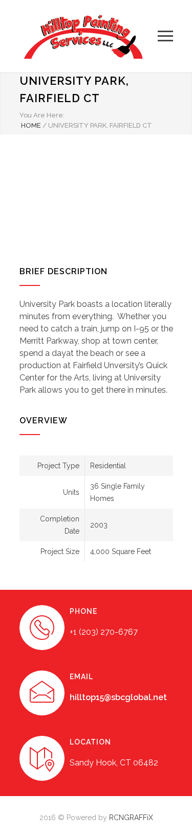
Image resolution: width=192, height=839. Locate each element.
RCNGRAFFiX (131, 817)
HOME (31, 125)
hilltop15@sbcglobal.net (118, 697)
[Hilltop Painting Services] (88, 36)
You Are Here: (42, 115)
